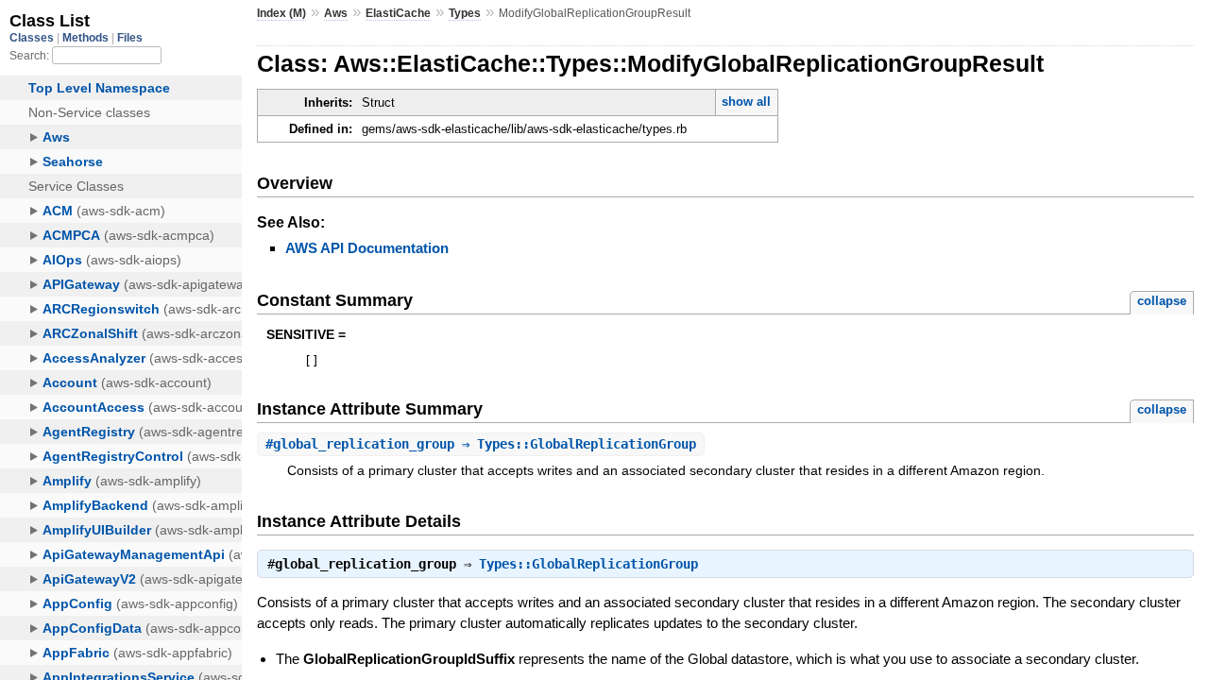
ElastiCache (398, 13)
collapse (1161, 301)
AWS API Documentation (367, 248)
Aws (336, 13)
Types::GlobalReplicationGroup (588, 563)
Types (465, 13)
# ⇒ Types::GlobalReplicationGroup (480, 443)
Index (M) (281, 13)
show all (746, 101)
